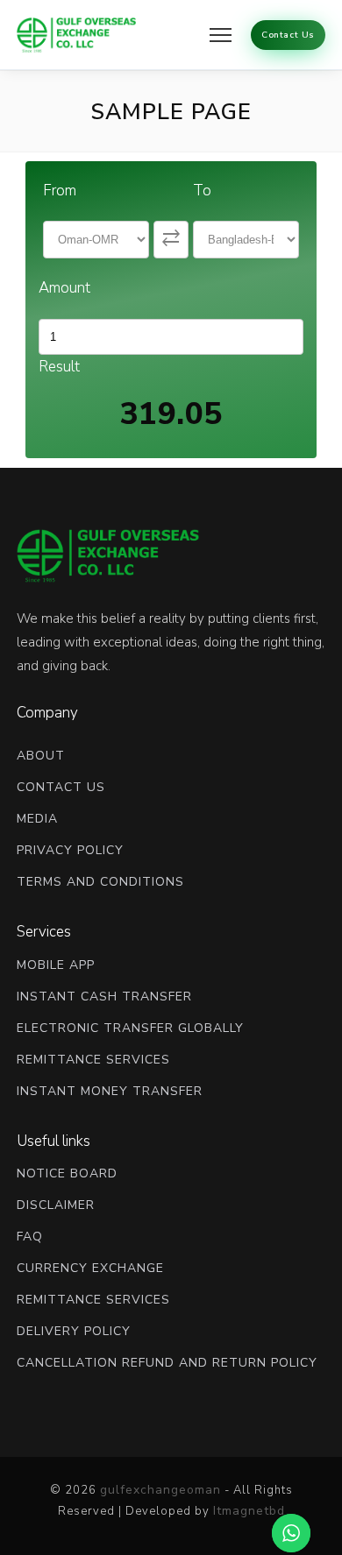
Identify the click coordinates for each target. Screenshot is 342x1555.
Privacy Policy (70, 850)
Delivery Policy (74, 1331)
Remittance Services (93, 1059)
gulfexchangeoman (160, 1489)
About (41, 755)
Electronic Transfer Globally (130, 1028)
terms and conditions (100, 881)
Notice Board (67, 1173)
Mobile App (56, 965)
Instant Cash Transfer (104, 996)
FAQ (30, 1236)
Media (37, 818)
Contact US (61, 787)
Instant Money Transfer (110, 1091)
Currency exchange (90, 1268)
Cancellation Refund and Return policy (167, 1362)
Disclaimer (56, 1205)
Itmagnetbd (249, 1510)
